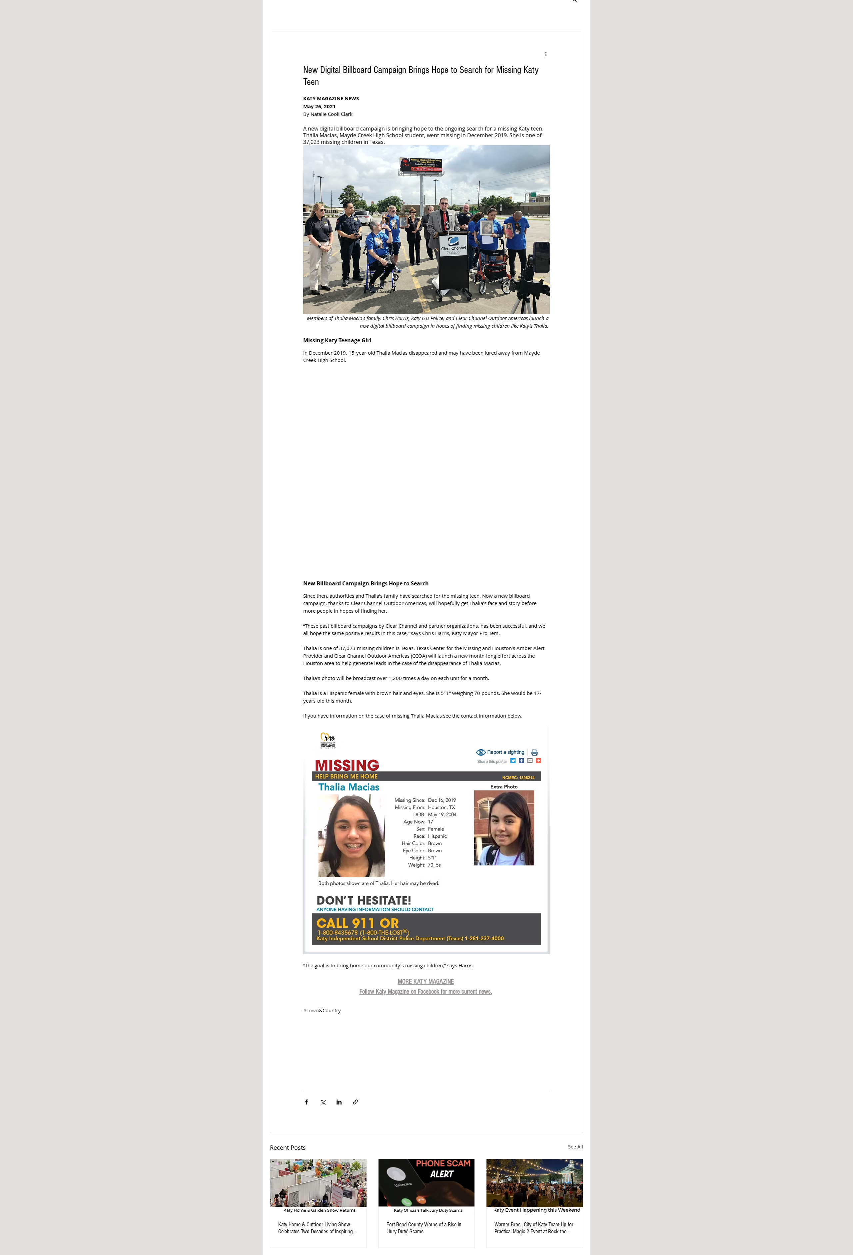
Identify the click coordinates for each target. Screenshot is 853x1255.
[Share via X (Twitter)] (323, 1102)
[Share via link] (355, 1102)
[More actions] (546, 54)
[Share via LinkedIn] (339, 1102)
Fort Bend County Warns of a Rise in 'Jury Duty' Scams (424, 1228)
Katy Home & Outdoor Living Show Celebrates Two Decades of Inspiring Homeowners (315, 1228)
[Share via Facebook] (306, 1102)
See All (575, 1146)
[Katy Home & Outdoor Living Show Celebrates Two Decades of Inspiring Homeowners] (318, 1186)
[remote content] (426, 471)
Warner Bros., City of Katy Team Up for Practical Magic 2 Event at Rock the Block (533, 1228)
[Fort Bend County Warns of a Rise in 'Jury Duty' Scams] (427, 1186)
